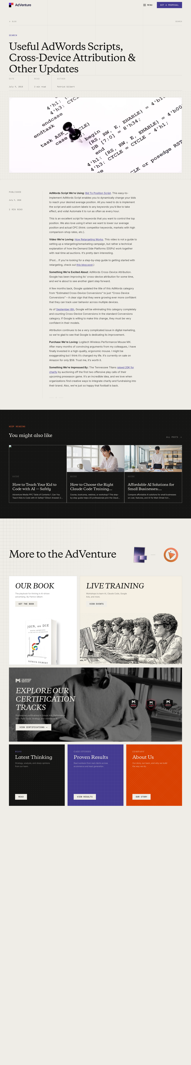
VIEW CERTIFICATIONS (33, 727)
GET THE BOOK (26, 604)
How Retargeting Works (89, 239)
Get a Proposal (169, 5)
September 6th (65, 309)
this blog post (84, 264)
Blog (14, 21)
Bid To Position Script (98, 193)
